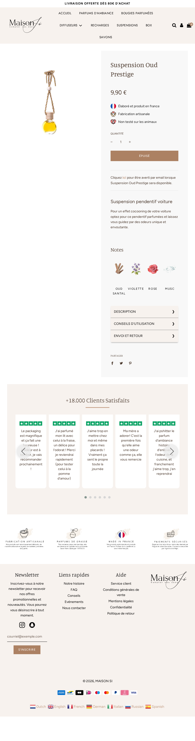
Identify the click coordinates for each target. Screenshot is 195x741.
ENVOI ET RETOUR (128, 336)
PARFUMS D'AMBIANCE (96, 13)
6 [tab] (110, 498)
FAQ (74, 590)
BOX (149, 25)
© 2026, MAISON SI (97, 681)
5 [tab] (105, 498)
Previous (24, 451)
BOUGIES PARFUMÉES (137, 13)
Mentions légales (121, 601)
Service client (121, 584)
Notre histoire (74, 584)
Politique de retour (121, 613)
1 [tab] (86, 498)
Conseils (74, 596)
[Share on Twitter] (121, 363)
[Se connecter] (181, 25)
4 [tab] (101, 498)
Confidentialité (121, 607)
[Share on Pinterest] (130, 363)
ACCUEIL (65, 13)
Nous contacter (74, 608)
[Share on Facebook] (114, 363)
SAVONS (105, 37)
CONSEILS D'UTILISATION (134, 324)
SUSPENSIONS (127, 25)
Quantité (117, 133)
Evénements (74, 602)
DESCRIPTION (125, 312)
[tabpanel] (30, 451)
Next (171, 451)
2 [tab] (91, 498)
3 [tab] (96, 498)
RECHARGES (100, 25)
